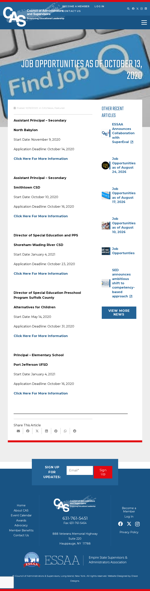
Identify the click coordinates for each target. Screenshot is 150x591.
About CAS (21, 510)
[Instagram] (141, 8)
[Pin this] (56, 431)
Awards (21, 520)
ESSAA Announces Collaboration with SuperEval (123, 133)
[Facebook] (133, 8)
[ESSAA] (75, 560)
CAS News (47, 107)
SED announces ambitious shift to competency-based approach (123, 283)
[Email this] (18, 431)
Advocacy (21, 525)
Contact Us (71, 11)
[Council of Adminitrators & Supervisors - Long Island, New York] (34, 14)
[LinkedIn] (146, 8)
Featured (59, 107)
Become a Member (76, 6)
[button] (128, 9)
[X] (137, 8)
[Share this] (27, 431)
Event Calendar (21, 515)
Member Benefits (21, 530)
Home (21, 505)
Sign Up (103, 472)
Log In (99, 6)
